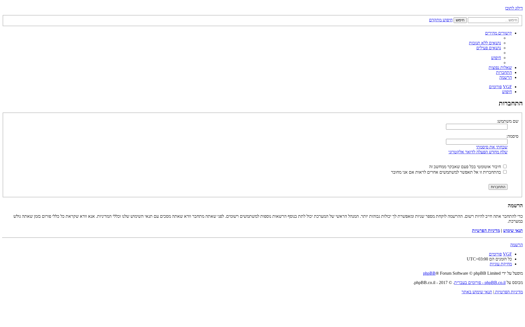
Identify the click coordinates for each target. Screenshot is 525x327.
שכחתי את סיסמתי (492, 147)
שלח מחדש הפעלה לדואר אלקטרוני (478, 152)
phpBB (429, 273)
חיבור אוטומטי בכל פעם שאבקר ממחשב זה (465, 166)
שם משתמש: (507, 121)
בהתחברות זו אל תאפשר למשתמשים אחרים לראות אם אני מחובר (446, 172)
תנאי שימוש (513, 230)
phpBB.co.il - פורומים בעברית (480, 282)
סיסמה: (512, 136)
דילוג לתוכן (514, 8)
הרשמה (516, 244)
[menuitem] (485, 43)
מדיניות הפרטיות (486, 230)
